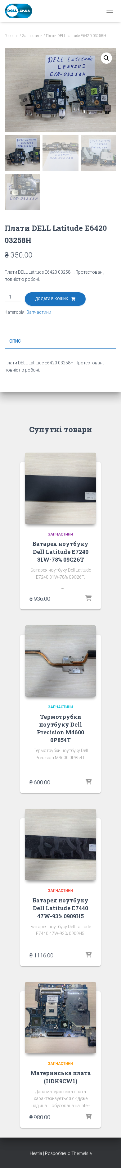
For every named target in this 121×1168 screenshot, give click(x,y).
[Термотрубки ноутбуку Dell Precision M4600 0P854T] (60, 661)
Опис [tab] (15, 341)
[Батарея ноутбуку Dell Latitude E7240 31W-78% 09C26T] (60, 488)
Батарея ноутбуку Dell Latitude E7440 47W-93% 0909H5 (60, 908)
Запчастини (32, 36)
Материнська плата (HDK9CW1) (60, 1076)
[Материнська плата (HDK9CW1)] (60, 1017)
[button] (106, 58)
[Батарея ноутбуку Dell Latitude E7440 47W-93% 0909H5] (60, 844)
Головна (12, 36)
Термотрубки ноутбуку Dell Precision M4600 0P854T (60, 728)
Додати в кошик (51, 299)
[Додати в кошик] (88, 598)
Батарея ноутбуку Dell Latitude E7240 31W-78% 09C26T (60, 551)
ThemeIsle (81, 1153)
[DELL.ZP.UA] (21, 11)
